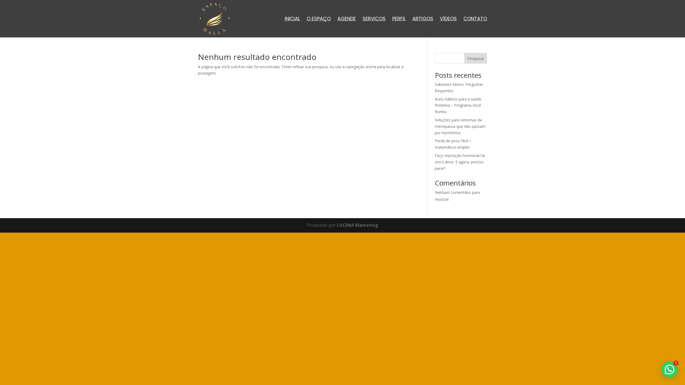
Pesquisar (475, 58)
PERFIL (399, 19)
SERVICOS (374, 19)
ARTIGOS (422, 19)
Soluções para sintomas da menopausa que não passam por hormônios (460, 126)
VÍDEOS (448, 19)
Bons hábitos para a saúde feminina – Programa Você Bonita (458, 105)
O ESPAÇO (319, 19)
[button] (669, 369)
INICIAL (292, 19)
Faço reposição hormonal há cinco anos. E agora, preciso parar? (460, 162)
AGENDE (346, 19)
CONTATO (475, 19)
